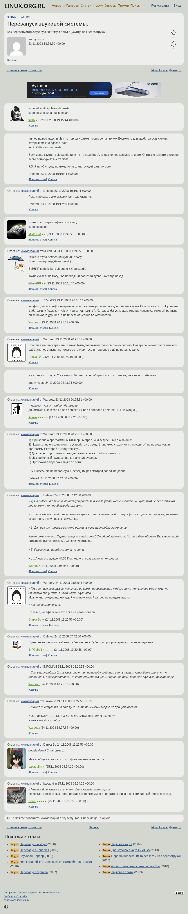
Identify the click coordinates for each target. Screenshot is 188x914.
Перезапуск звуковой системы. (47, 23)
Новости (58, 5)
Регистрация (161, 5)
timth (31, 120)
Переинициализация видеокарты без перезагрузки (146, 856)
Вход (177, 5)
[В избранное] (173, 33)
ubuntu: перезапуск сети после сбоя (135, 866)
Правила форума (27, 892)
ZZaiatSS (34, 283)
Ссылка (12, 60)
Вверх (179, 892)
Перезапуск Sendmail (34, 850)
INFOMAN (35, 649)
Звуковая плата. (122, 872)
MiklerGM (34, 234)
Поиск (135, 5)
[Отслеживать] (173, 44)
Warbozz (34, 322)
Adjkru (32, 417)
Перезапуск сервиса (34, 872)
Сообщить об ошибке (15, 896)
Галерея (72, 5)
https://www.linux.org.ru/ (16, 900)
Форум (98, 5)
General (26, 16)
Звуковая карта (121, 844)
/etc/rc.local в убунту (164, 70)
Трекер (123, 5)
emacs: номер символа (26, 70)
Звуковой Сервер (32, 856)
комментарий (30, 190)
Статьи (86, 5)
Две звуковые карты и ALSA (130, 850)
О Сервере (10, 892)
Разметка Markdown (50, 892)
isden (32, 801)
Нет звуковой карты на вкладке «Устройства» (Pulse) (56, 861)
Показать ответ (37, 179)
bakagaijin (35, 766)
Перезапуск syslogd (33, 844)
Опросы (110, 5)
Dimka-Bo (34, 357)
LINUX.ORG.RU (25, 6)
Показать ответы (38, 328)
